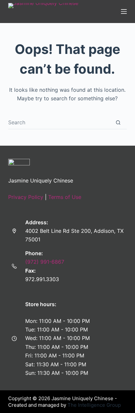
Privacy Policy (25, 197)
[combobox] (59, 122)
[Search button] (118, 122)
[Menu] (124, 11)
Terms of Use (64, 197)
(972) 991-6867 (44, 261)
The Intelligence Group (94, 405)
